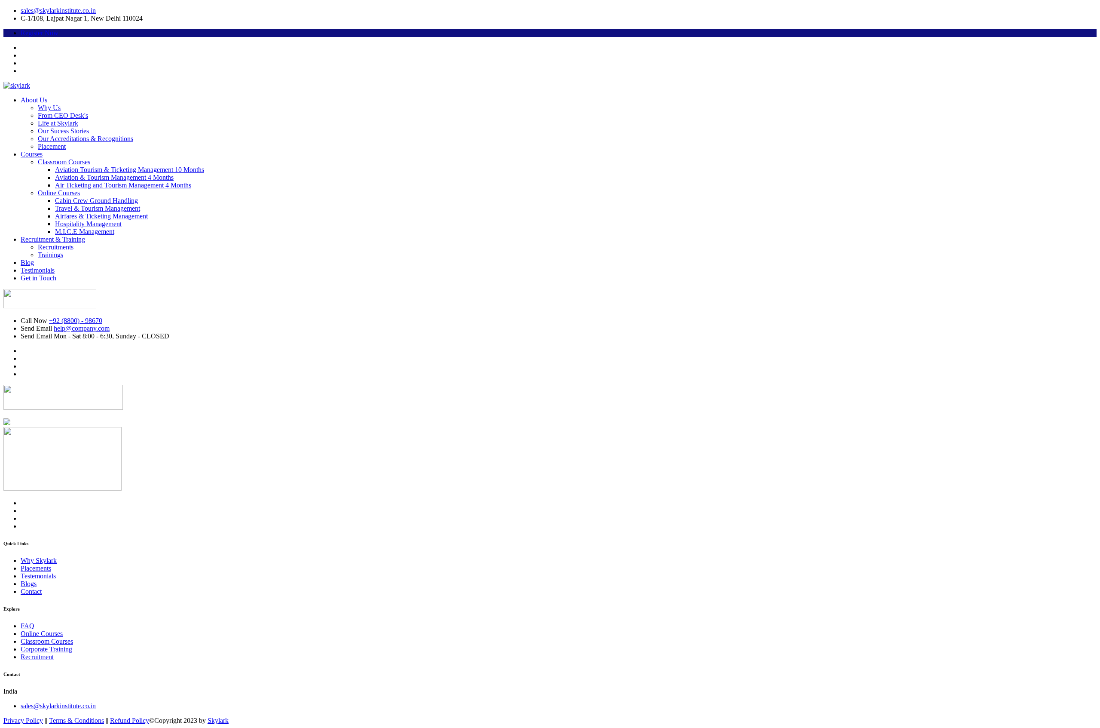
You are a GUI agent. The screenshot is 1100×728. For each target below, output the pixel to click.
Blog (27, 262)
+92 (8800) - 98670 (75, 320)
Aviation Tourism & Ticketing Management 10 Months (129, 169)
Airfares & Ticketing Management (101, 216)
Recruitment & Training (53, 239)
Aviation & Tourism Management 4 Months (114, 177)
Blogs (29, 583)
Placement (52, 146)
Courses (32, 154)
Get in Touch (38, 278)
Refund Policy (129, 720)
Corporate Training (46, 649)
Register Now (39, 33)
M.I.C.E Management (84, 231)
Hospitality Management (88, 223)
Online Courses (59, 193)
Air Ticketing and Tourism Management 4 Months (123, 185)
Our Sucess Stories (63, 131)
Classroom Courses (64, 162)
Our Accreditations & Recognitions (85, 138)
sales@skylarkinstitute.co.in (58, 10)
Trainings (50, 254)
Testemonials (38, 576)
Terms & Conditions (76, 720)
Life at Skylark (58, 123)
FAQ (27, 626)
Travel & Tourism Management (97, 208)
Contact (31, 591)
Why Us (49, 107)
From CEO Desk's (63, 115)
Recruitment (37, 656)
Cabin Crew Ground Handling (96, 200)
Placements (36, 568)
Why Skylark (39, 560)
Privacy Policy (23, 720)
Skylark (218, 720)
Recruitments (55, 247)
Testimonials (38, 270)
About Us (34, 100)
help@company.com (82, 328)
